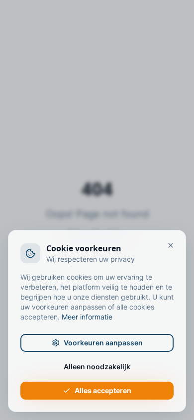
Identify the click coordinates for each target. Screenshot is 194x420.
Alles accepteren (103, 390)
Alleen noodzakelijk (97, 366)
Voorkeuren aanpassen (103, 342)
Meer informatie (87, 317)
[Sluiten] (171, 245)
